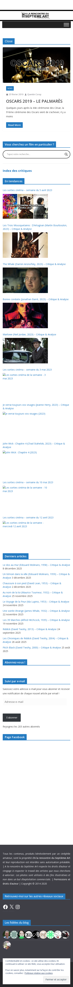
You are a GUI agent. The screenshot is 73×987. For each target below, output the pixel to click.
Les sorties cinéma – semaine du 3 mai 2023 (27, 369)
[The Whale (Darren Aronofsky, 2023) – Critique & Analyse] (25, 280)
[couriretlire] (7, 945)
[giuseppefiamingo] (7, 934)
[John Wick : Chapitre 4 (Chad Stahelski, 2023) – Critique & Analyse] (25, 463)
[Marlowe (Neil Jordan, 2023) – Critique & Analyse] (25, 350)
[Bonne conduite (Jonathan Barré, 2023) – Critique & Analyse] (25, 315)
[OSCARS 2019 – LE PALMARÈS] (36, 65)
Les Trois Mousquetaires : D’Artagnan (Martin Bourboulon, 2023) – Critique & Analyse (35, 227)
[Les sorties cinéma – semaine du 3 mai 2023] (25, 386)
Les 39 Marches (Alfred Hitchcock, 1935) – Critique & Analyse (36, 620)
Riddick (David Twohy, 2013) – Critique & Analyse (30, 629)
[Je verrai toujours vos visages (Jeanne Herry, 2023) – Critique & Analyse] (25, 424)
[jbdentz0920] (51, 934)
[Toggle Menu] (66, 24)
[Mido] (21, 934)
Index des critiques (17, 171)
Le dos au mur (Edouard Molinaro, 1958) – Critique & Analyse (36, 565)
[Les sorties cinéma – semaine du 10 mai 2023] (25, 498)
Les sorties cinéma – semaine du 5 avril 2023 (27, 190)
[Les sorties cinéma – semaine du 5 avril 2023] (25, 206)
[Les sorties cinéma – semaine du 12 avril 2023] (25, 533)
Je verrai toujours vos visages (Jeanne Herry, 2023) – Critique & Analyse (36, 406)
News (9, 88)
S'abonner (11, 717)
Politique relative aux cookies (39, 973)
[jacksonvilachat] (36, 934)
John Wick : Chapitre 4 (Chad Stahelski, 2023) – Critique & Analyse (34, 445)
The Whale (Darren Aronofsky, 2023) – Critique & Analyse (34, 264)
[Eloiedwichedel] (65, 934)
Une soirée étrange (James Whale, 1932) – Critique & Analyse (36, 610)
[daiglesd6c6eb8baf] (14, 934)
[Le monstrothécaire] (58, 934)
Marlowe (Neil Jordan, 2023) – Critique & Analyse (29, 334)
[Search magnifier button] (66, 154)
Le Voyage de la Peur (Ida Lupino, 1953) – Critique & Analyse (36, 601)
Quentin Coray (34, 94)
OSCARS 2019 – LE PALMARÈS (34, 101)
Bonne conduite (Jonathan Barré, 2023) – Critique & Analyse (36, 299)
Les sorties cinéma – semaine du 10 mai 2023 (28, 482)
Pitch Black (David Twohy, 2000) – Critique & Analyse (32, 647)
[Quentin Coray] (29, 934)
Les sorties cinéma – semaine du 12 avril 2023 (28, 517)
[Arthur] (43, 934)
